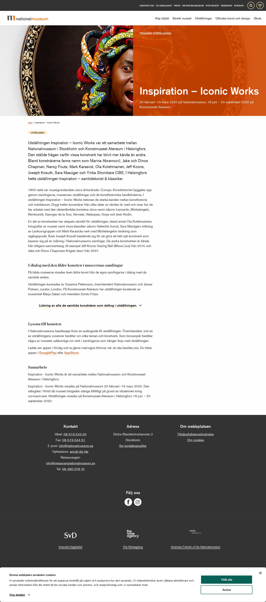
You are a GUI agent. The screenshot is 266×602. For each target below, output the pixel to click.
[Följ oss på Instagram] (137, 502)
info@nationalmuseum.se (76, 446)
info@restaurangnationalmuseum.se (70, 463)
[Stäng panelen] (260, 573)
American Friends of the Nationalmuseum (195, 547)
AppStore (71, 353)
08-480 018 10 (73, 469)
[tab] (90, 306)
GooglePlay (48, 353)
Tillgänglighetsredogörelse (195, 434)
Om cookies (195, 440)
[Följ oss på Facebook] (128, 502)
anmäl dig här (79, 451)
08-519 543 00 (75, 434)
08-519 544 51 (73, 440)
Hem (30, 122)
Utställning (37, 132)
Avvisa (226, 589)
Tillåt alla (226, 579)
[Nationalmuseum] (30, 18)
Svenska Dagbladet (70, 547)
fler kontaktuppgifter (133, 446)
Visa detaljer (17, 594)
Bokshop (239, 6)
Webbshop (226, 6)
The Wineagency (133, 547)
